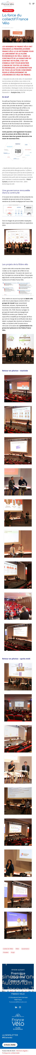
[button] (33, 4)
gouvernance (25, 949)
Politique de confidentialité (10, 1053)
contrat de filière (8, 949)
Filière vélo (8, 11)
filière (17, 949)
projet (13, 952)
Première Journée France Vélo (18, 976)
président (5, 952)
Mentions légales (22, 1051)
